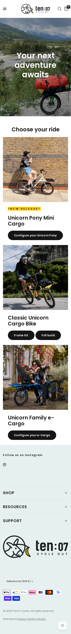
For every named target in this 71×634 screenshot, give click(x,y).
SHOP (8, 493)
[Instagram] (7, 464)
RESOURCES (15, 507)
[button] (35, 235)
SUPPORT (12, 520)
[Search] (59, 9)
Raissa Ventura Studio (32, 619)
